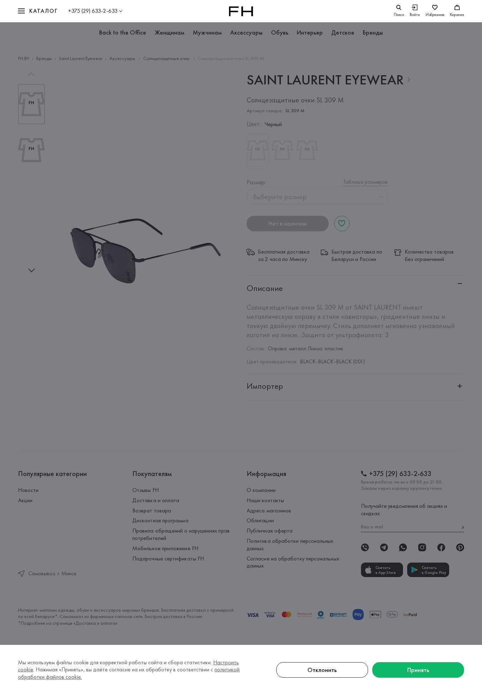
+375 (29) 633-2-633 (93, 10)
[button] (38, 11)
